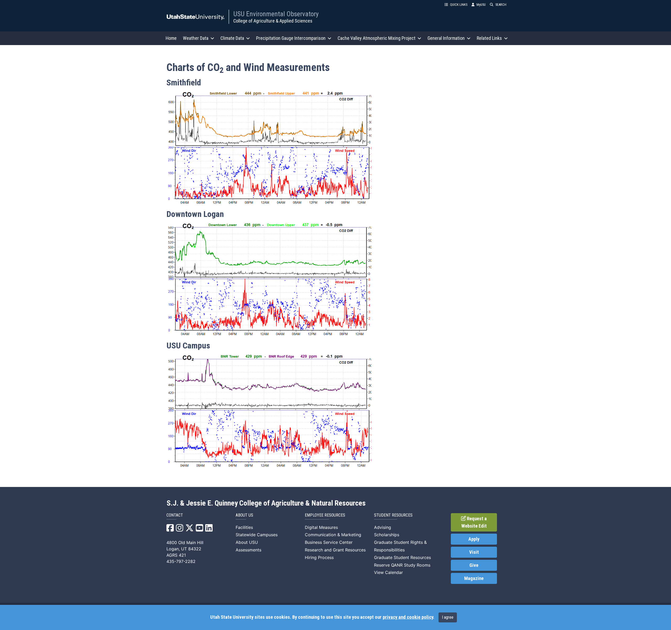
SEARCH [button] (500, 5)
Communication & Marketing (333, 534)
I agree (447, 617)
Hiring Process (319, 557)
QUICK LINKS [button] (458, 5)
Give (473, 565)
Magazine (474, 578)
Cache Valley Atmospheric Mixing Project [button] (376, 38)
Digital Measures (321, 527)
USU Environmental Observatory (276, 14)
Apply (473, 539)
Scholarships (386, 534)
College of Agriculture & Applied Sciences (272, 21)
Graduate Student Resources (402, 557)
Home (171, 38)
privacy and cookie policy (408, 617)
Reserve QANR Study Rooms (402, 565)
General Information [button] (446, 38)
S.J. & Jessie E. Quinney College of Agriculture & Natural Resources (266, 503)
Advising (382, 527)
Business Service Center (329, 542)
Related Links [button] (489, 38)
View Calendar (388, 572)
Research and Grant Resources (335, 549)
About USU (247, 542)
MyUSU (481, 5)
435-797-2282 (181, 561)
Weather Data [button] (195, 38)
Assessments (248, 549)
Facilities (244, 527)
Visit (474, 552)
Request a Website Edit (474, 522)
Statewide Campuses (257, 534)
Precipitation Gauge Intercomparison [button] (291, 38)
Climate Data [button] (232, 38)
